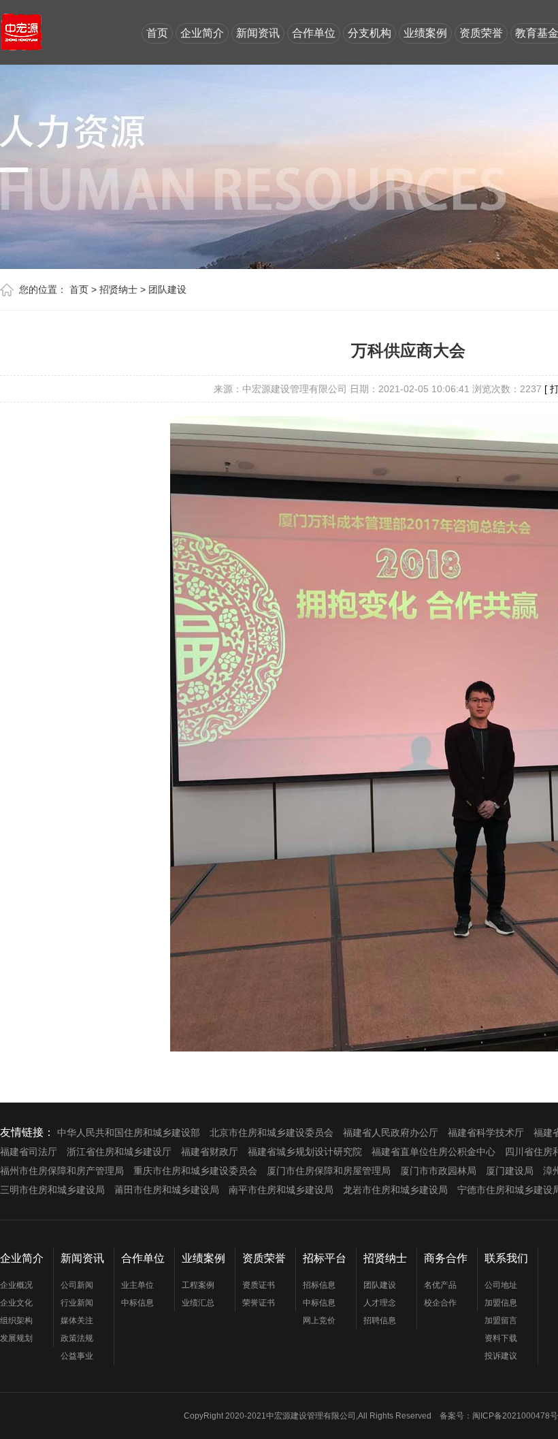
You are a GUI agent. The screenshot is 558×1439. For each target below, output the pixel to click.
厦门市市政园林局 (438, 1170)
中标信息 (137, 1303)
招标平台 (324, 1258)
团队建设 (167, 289)
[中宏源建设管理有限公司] (22, 26)
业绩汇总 (198, 1303)
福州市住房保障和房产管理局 (62, 1170)
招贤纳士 (118, 289)
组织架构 (16, 1320)
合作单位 (313, 33)
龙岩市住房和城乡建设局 (395, 1189)
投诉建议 (501, 1356)
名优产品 (440, 1285)
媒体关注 (77, 1320)
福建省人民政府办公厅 (390, 1132)
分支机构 (369, 33)
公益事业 (77, 1356)
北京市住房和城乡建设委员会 (271, 1132)
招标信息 (319, 1285)
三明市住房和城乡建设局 (52, 1189)
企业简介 (202, 33)
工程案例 (198, 1285)
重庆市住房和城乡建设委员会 (195, 1170)
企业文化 (16, 1303)
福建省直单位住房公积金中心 (433, 1151)
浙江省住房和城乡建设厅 (119, 1151)
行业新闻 (77, 1303)
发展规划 (16, 1338)
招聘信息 (379, 1320)
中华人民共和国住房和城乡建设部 (128, 1132)
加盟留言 (501, 1320)
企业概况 (16, 1285)
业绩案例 (425, 33)
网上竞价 (319, 1320)
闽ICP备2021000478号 (515, 1416)
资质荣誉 (481, 33)
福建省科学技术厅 (486, 1132)
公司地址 (501, 1285)
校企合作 (440, 1303)
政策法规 (77, 1338)
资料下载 (501, 1338)
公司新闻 (77, 1285)
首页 (157, 33)
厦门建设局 (510, 1170)
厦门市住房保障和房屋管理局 (329, 1170)
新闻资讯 (258, 33)
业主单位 (137, 1285)
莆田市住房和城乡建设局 (166, 1189)
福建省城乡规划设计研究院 (305, 1151)
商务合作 (445, 1258)
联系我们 (506, 1258)
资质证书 (258, 1285)
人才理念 (379, 1303)
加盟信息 (501, 1303)
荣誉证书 (258, 1303)
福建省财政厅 (209, 1151)
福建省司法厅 (28, 1151)
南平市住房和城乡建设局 (281, 1189)
